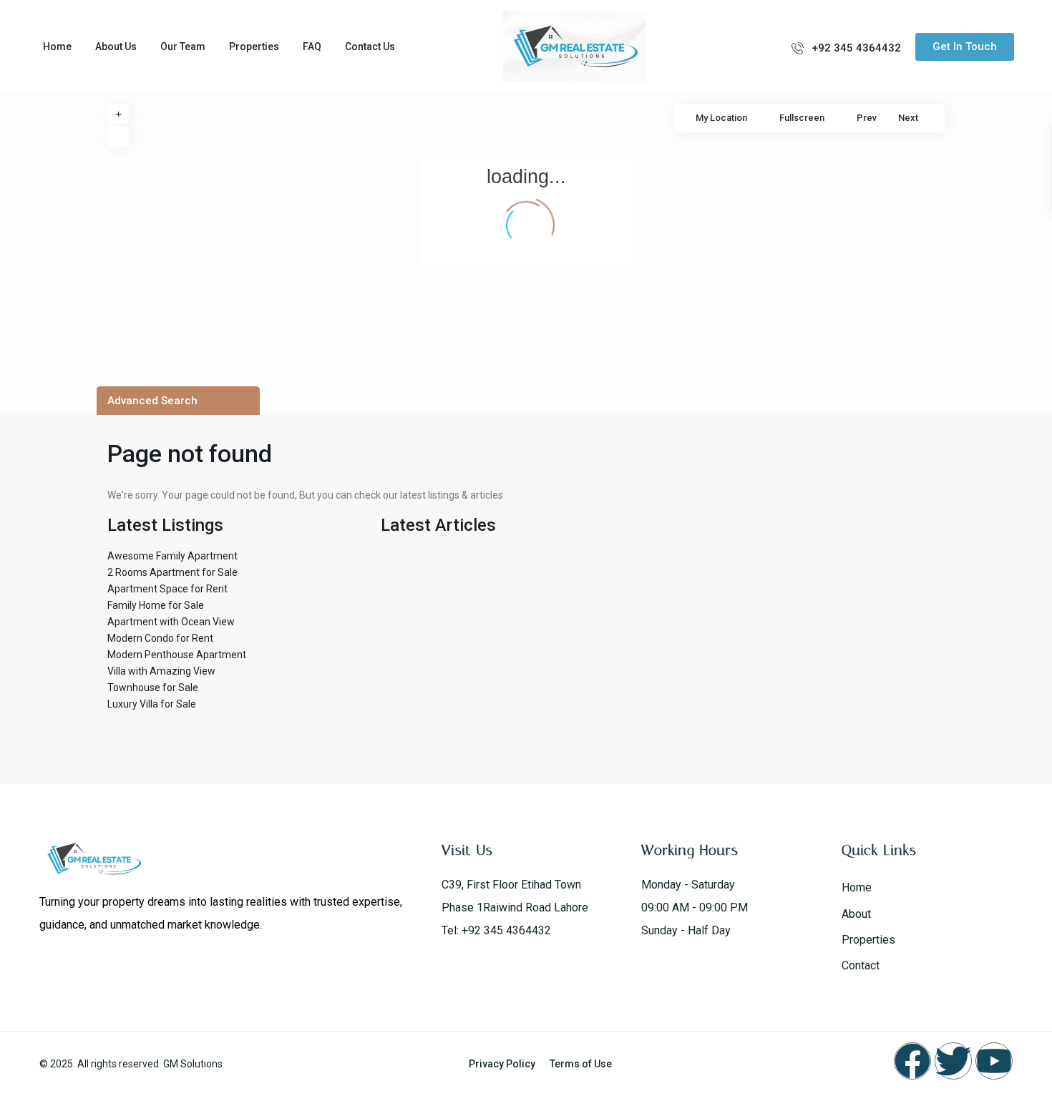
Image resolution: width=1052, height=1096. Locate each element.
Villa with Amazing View (161, 671)
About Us (116, 46)
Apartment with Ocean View (171, 621)
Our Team (182, 46)
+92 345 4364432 (856, 47)
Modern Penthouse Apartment (176, 654)
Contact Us (370, 46)
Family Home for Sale (155, 605)
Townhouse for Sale (152, 687)
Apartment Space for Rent (167, 589)
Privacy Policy (502, 1064)
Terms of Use (581, 1064)
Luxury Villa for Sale (151, 704)
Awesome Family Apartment (172, 556)
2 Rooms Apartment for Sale (172, 572)
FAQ (312, 46)
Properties (254, 46)
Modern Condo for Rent (160, 638)
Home (57, 46)
